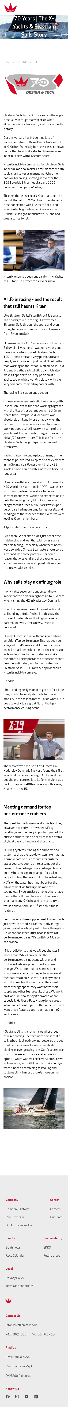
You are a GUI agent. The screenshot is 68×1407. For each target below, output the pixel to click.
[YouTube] (26, 1396)
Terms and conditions (19, 1286)
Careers (55, 1209)
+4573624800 (16, 1334)
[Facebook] (8, 1396)
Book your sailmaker (19, 1225)
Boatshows (13, 1247)
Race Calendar (15, 1255)
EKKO (47, 1247)
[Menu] (62, 7)
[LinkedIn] (36, 1396)
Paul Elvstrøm (15, 1217)
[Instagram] (17, 1396)
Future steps (51, 1255)
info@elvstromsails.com (21, 1325)
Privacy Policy (15, 1278)
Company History (17, 1209)
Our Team (56, 1217)
